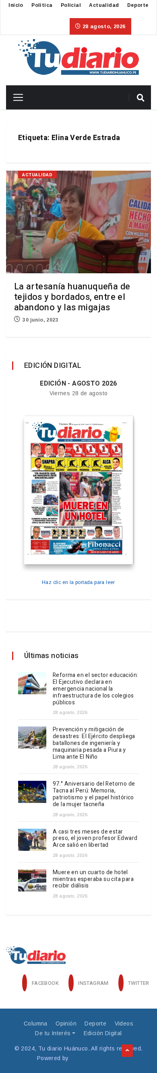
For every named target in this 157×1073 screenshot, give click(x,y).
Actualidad (104, 5)
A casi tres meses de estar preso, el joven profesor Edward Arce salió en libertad (95, 838)
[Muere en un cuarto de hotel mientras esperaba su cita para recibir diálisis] (32, 880)
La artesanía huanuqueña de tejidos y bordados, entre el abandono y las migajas (72, 297)
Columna (36, 1023)
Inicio (15, 5)
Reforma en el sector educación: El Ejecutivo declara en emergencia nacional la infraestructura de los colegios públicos (95, 688)
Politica (41, 5)
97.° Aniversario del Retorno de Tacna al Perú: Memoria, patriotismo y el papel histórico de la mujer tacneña (94, 794)
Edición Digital (103, 1033)
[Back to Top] (127, 1050)
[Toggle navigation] (15, 97)
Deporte (138, 5)
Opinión (66, 1023)
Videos (124, 1023)
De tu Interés (52, 1033)
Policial (71, 5)
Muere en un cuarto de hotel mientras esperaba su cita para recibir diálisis (93, 879)
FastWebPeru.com (95, 1058)
